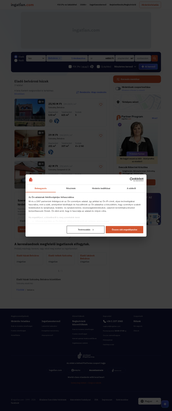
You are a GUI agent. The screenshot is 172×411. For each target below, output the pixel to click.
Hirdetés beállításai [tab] (101, 188)
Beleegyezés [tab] (41, 188)
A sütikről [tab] (131, 188)
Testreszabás (84, 229)
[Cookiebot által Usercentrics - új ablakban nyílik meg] (132, 180)
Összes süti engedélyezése (124, 229)
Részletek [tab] (71, 188)
